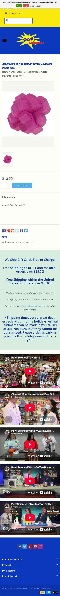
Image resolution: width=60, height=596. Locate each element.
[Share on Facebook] (4, 230)
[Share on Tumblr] (21, 230)
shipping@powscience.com (33, 306)
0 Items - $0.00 (16, 13)
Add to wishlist (8, 242)
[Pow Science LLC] (34, 40)
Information (8, 197)
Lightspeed (47, 588)
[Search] (7, 20)
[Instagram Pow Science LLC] (40, 546)
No (26, 6)
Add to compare (23, 242)
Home (5, 71)
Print (33, 242)
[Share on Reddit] (17, 230)
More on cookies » (37, 6)
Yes (18, 6)
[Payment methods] (42, 592)
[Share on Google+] (8, 230)
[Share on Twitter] (26, 230)
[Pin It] (12, 230)
